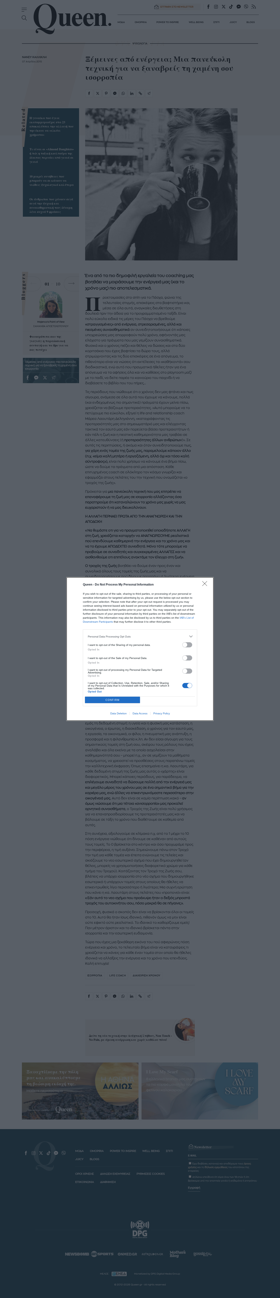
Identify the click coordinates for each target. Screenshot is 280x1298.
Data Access (140, 713)
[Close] (206, 584)
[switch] (187, 644)
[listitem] (140, 636)
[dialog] (140, 649)
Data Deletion (118, 713)
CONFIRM (113, 700)
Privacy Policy (161, 713)
